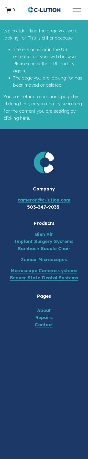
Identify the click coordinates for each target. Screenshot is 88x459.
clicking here (16, 104)
